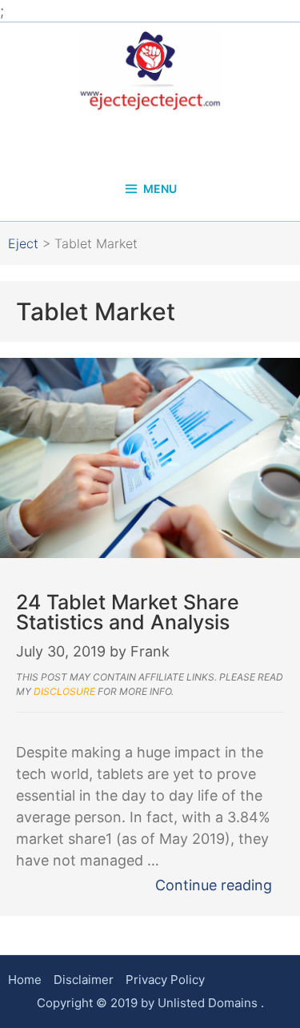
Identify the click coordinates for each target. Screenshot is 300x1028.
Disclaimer (84, 979)
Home (25, 979)
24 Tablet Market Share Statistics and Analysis (127, 612)
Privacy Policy (165, 979)
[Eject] (150, 70)
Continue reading (213, 885)
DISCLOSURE (64, 691)
